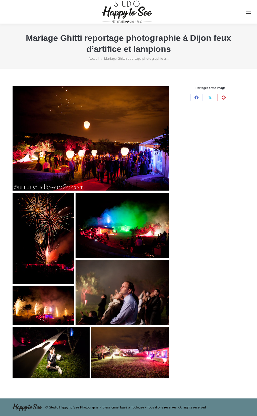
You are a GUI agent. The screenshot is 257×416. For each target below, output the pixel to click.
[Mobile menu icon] (248, 11)
